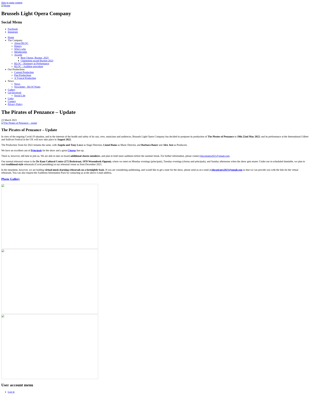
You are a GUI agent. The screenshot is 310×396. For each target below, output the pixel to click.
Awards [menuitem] (18, 54)
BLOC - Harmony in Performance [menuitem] (31, 63)
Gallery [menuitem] (11, 89)
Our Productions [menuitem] (16, 69)
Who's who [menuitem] (20, 49)
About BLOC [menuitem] (21, 43)
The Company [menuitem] (15, 40)
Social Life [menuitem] (19, 95)
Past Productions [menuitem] (22, 75)
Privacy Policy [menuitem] (15, 104)
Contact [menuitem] (12, 101)
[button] (19, 123)
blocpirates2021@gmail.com (214, 156)
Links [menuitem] (11, 98)
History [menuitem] (18, 46)
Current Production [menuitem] (24, 72)
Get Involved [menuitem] (14, 92)
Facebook (13, 29)
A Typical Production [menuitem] (25, 78)
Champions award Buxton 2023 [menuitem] (37, 60)
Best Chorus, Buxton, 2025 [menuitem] (35, 57)
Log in (11, 392)
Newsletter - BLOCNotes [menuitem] (27, 86)
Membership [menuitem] (20, 52)
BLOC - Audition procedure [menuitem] (28, 66)
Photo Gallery (10, 179)
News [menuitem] (11, 81)
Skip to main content (11, 2)
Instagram (13, 32)
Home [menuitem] (11, 37)
